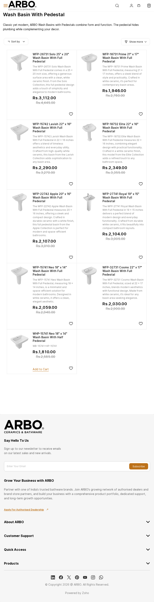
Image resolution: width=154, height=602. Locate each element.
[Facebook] (61, 577)
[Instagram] (93, 577)
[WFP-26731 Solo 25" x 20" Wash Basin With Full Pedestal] (19, 62)
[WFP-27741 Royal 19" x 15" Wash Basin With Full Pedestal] (89, 202)
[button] (122, 6)
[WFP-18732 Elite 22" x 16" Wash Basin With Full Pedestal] (89, 132)
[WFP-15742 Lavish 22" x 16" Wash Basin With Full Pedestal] (19, 132)
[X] (69, 577)
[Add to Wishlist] (71, 114)
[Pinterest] (77, 577)
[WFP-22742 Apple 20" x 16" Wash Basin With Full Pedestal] (19, 202)
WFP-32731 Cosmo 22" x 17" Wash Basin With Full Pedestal (122, 271)
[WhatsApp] (101, 577)
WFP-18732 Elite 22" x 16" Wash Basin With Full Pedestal (120, 127)
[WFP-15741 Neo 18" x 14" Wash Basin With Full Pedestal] (19, 276)
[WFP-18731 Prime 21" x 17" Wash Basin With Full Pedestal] (89, 62)
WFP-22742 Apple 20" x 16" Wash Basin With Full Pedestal (52, 197)
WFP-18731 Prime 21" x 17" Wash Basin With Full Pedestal (120, 57)
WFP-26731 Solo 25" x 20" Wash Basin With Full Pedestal (51, 57)
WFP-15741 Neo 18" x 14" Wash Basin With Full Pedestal (50, 271)
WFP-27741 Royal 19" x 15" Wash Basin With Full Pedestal (120, 197)
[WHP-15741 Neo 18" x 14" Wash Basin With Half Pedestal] (19, 342)
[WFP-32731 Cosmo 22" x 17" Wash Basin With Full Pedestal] (89, 276)
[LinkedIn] (53, 577)
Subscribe (139, 466)
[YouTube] (85, 577)
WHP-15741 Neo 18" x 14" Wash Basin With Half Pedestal (50, 337)
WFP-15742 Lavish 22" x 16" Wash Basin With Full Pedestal (52, 127)
